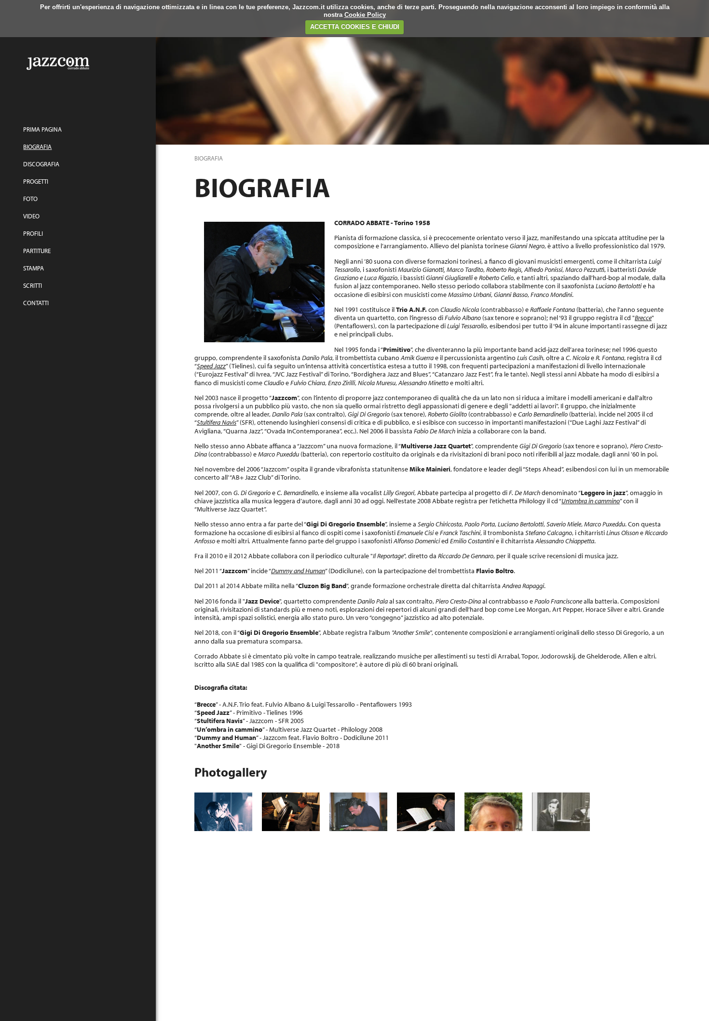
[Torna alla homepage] (77, 62)
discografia (41, 164)
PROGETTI (35, 181)
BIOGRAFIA (37, 146)
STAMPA (33, 268)
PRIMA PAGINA (42, 129)
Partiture (37, 251)
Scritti (32, 285)
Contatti (36, 303)
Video (31, 216)
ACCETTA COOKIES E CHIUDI (354, 26)
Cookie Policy (365, 14)
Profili (33, 233)
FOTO (30, 198)
